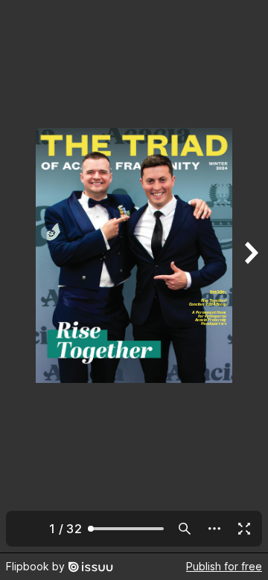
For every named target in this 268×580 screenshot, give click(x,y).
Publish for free (224, 566)
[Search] (185, 529)
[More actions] (214, 529)
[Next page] (250, 276)
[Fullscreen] (244, 529)
